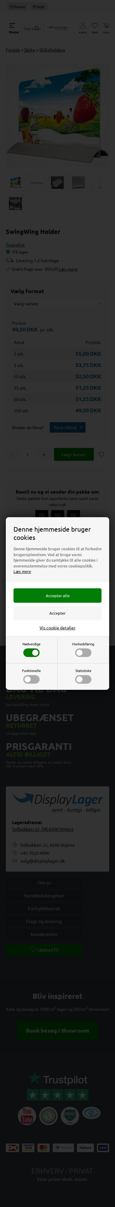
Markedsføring (83, 643)
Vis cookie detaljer (57, 627)
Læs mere (22, 571)
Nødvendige (31, 643)
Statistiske (83, 670)
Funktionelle (31, 670)
